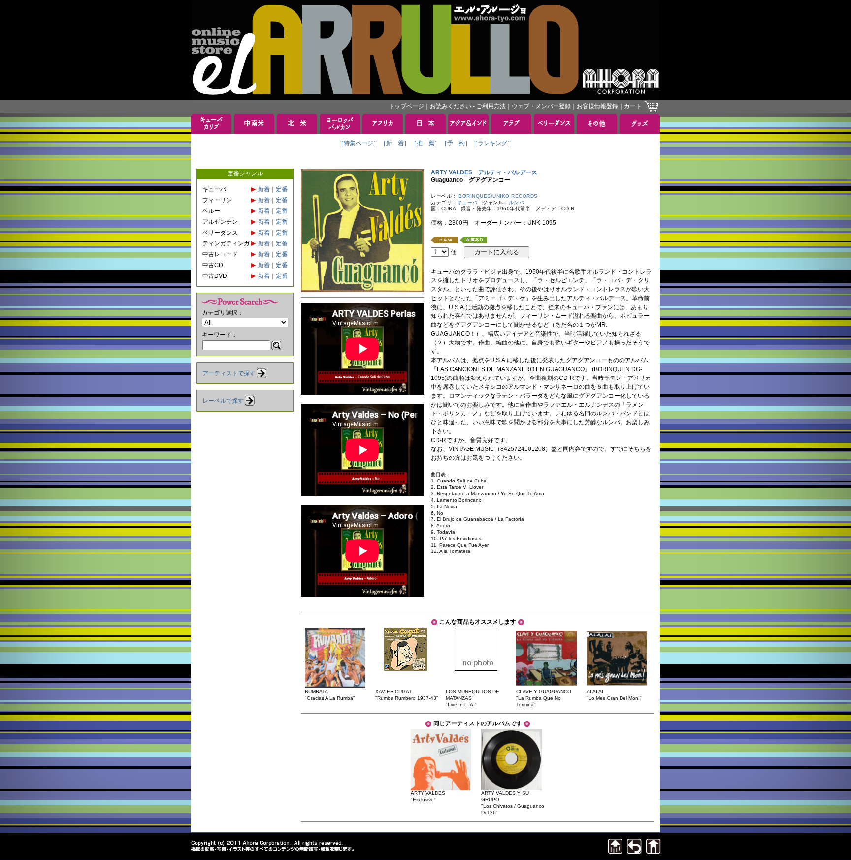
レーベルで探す (223, 400)
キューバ (467, 202)
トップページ (406, 106)
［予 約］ (456, 143)
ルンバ (516, 202)
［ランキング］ (492, 143)
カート (633, 106)
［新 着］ (395, 143)
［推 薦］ (425, 143)
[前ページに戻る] (634, 851)
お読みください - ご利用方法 (468, 106)
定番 (282, 189)
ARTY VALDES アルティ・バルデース (484, 172)
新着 (264, 189)
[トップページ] (653, 851)
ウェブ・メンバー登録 (541, 106)
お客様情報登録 (597, 106)
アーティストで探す (229, 373)
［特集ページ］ (358, 143)
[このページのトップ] (615, 851)
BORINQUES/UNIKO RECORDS (498, 196)
